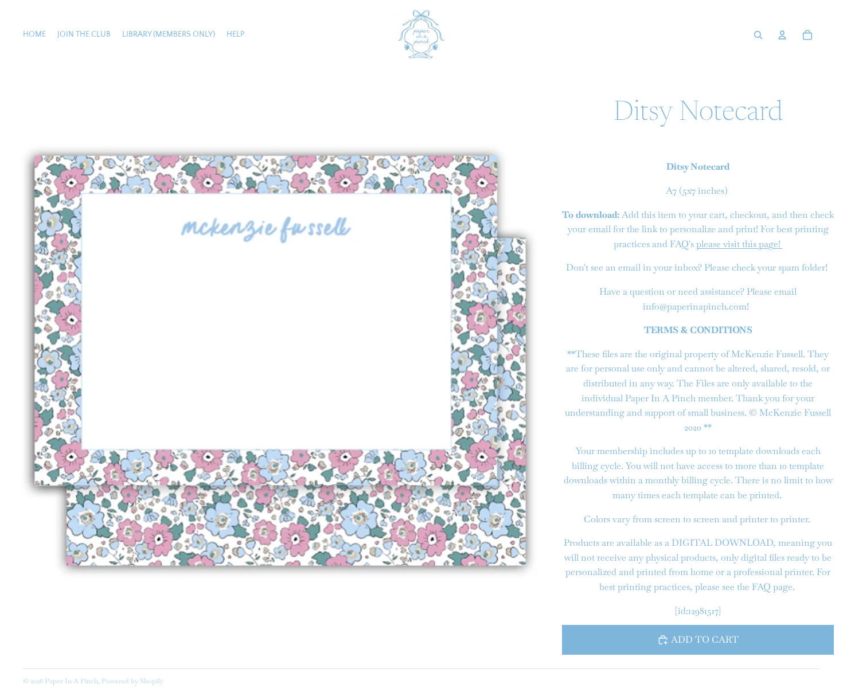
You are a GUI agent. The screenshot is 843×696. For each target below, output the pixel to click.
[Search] (758, 35)
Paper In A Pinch (71, 681)
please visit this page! (739, 244)
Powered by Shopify (132, 681)
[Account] (782, 35)
